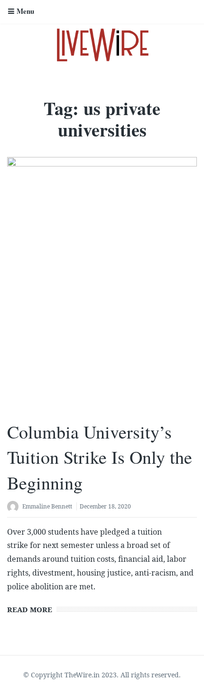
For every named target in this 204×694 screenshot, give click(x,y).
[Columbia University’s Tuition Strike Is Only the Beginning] (102, 284)
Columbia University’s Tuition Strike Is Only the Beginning (99, 457)
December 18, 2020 (105, 506)
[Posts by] (14, 507)
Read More (29, 609)
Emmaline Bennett (47, 506)
